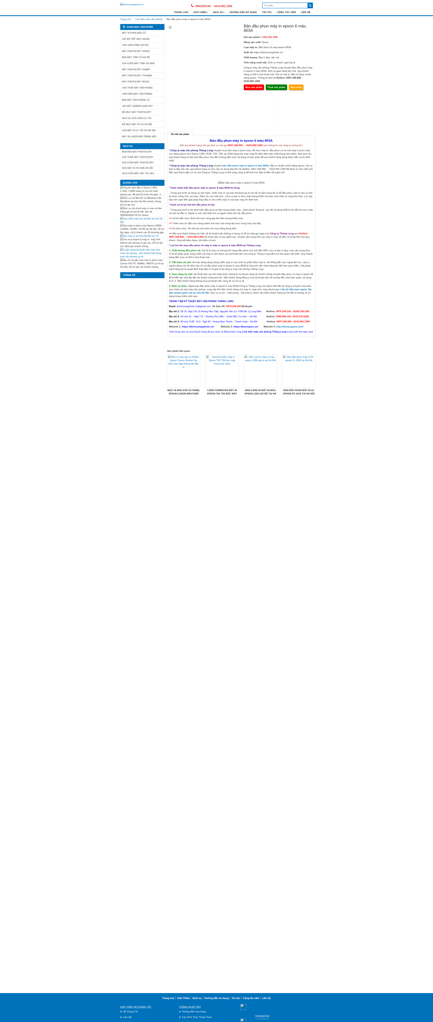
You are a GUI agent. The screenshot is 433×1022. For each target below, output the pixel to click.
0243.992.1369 (223, 6)
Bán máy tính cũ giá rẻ (136, 57)
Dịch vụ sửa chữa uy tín (136, 118)
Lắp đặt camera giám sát (137, 106)
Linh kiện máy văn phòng (148, 19)
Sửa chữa (296, 87)
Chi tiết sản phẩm (180, 134)
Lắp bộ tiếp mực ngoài (136, 39)
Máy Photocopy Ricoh (135, 81)
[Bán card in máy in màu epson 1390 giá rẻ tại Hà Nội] (260, 371)
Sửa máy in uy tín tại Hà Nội (139, 130)
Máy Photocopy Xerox (136, 51)
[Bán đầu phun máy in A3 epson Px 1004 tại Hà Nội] (299, 371)
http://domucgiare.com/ (289, 326)
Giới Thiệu (200, 12)
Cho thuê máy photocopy (138, 157)
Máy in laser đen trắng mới (139, 136)
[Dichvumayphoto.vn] (132, 4)
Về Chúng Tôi (130, 1011)
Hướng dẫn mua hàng (194, 1011)
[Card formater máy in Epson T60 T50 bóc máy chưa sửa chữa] (222, 371)
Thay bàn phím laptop (135, 45)
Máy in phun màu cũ (134, 33)
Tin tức (267, 12)
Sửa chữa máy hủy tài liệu (138, 173)
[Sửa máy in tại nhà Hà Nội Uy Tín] (142, 236)
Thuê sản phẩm (276, 87)
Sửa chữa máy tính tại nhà (138, 63)
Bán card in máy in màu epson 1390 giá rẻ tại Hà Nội (260, 393)
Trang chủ (181, 12)
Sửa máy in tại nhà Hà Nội (137, 168)
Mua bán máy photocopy (137, 151)
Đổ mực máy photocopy (136, 112)
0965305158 (203, 6)
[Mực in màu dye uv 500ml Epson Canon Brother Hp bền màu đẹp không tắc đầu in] (184, 371)
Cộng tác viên (286, 12)
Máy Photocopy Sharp (136, 69)
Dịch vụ (218, 12)
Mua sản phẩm (253, 87)
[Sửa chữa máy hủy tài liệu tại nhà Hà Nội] (142, 220)
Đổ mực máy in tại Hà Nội (137, 124)
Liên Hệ (127, 1017)
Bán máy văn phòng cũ (136, 100)
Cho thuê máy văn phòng (137, 88)
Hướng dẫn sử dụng (243, 12)
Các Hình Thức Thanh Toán (197, 1017)
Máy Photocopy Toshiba (137, 75)
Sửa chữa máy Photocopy (138, 162)
